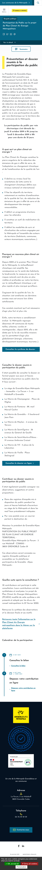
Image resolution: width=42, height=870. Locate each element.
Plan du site (14, 854)
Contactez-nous (23, 830)
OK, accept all (13, 864)
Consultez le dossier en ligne (19, 463)
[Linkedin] (23, 846)
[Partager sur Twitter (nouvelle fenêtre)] (7, 34)
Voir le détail (8, 42)
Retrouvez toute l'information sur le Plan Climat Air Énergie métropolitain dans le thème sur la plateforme (19, 623)
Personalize (21, 867)
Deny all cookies (30, 864)
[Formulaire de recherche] (38, 2)
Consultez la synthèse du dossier (20, 349)
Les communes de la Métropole (14, 3)
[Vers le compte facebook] (19, 846)
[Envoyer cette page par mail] (15, 34)
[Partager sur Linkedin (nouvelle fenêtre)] (11, 34)
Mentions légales (29, 854)
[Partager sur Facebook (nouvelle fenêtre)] (4, 34)
